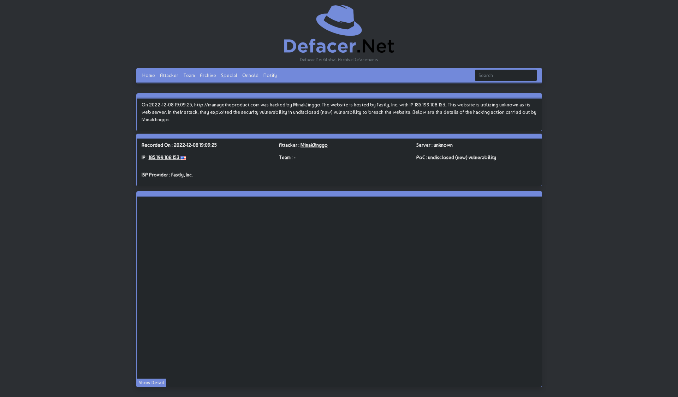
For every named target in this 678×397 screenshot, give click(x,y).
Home (148, 75)
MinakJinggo (314, 145)
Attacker (169, 75)
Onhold (250, 75)
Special (229, 75)
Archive (208, 75)
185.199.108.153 (164, 157)
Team (189, 75)
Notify (270, 75)
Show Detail (151, 382)
